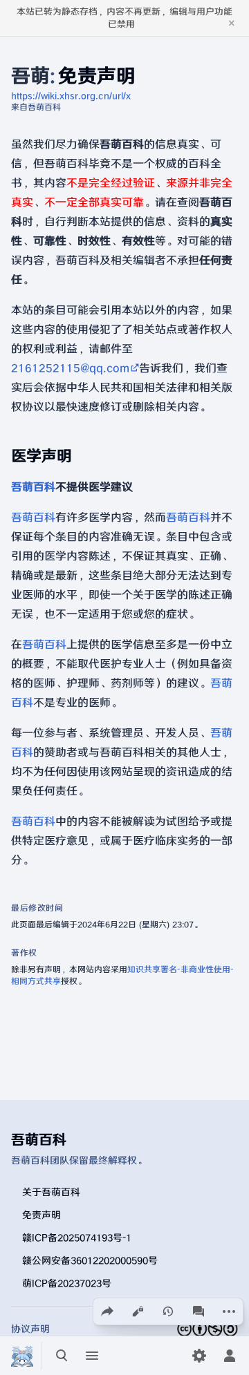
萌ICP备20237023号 (66, 1283)
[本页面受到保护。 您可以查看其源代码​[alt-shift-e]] (137, 1311)
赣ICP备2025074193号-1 (76, 1237)
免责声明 (41, 1214)
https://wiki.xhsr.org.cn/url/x (71, 96)
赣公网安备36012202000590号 (90, 1260)
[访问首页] (22, 1355)
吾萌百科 (33, 487)
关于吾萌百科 (51, 1191)
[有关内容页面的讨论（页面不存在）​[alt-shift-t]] (198, 1311)
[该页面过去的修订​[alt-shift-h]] (168, 1311)
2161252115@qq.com (70, 368)
